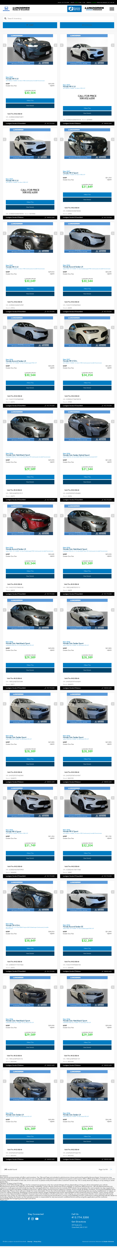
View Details (30, 105)
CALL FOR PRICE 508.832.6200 (87, 97)
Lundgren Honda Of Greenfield (15, 123)
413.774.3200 (50, 123)
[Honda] (6, 9)
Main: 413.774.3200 (63, 2)
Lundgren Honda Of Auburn (72, 123)
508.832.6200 (107, 123)
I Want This (30, 100)
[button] (55, 45)
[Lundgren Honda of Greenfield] (21, 9)
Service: (100, 2)
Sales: (78, 2)
